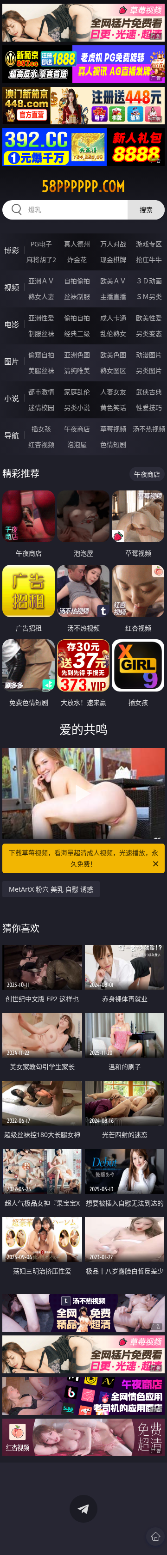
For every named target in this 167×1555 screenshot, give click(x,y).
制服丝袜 (41, 333)
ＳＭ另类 (149, 296)
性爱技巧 (149, 407)
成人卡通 (113, 317)
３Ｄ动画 (149, 280)
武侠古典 (149, 391)
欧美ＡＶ (113, 280)
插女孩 (41, 428)
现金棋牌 (113, 259)
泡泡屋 (77, 444)
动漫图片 (149, 354)
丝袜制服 (77, 296)
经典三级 (77, 333)
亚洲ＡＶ (41, 280)
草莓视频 (113, 428)
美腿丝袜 (41, 370)
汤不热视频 (149, 428)
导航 (11, 435)
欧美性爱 (149, 317)
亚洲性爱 (41, 317)
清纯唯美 (77, 370)
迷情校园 (41, 407)
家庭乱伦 (77, 391)
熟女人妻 (41, 296)
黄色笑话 (113, 407)
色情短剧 (113, 444)
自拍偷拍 (77, 280)
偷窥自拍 (41, 354)
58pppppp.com (83, 186)
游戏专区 (149, 243)
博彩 (11, 250)
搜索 (146, 209)
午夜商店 (77, 428)
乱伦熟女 (113, 333)
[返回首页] (155, 1536)
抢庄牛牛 (149, 259)
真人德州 (77, 243)
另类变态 (149, 333)
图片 (11, 361)
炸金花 (77, 259)
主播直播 (113, 296)
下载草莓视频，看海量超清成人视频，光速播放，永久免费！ (83, 858)
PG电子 (41, 243)
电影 (11, 324)
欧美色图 (113, 354)
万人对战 (113, 243)
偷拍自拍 (77, 317)
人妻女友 (113, 391)
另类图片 (149, 370)
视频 (11, 287)
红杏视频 (41, 444)
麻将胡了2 (41, 259)
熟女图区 (113, 370)
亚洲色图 (77, 354)
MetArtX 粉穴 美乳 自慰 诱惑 (51, 889)
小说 (11, 398)
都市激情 (41, 391)
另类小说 (77, 407)
